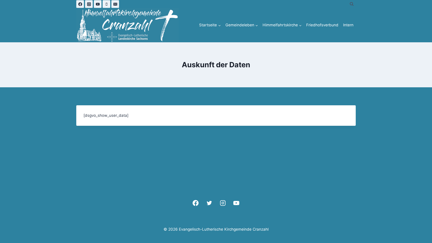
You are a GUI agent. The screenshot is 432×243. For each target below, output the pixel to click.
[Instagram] (89, 4)
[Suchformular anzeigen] (352, 4)
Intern (348, 25)
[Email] (115, 4)
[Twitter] (209, 203)
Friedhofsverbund (322, 25)
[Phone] (106, 4)
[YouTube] (97, 4)
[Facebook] (80, 4)
